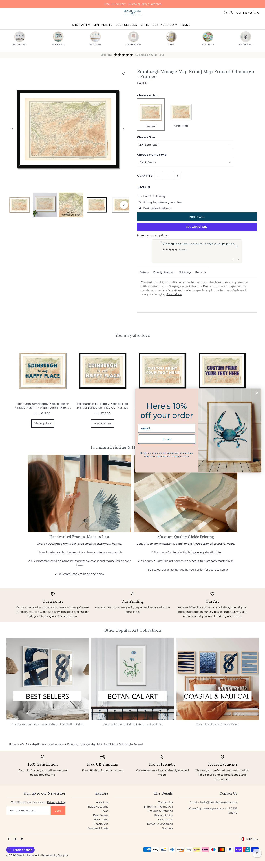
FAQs (104, 811)
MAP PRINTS (58, 44)
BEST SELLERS (19, 44)
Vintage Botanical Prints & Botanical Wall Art (132, 724)
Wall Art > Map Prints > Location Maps (42, 744)
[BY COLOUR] (207, 36)
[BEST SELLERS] (19, 36)
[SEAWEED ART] (133, 36)
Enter (167, 439)
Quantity (144, 175)
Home (12, 744)
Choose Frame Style (151, 154)
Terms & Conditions (160, 824)
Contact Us (165, 802)
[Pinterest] (22, 839)
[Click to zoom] (124, 73)
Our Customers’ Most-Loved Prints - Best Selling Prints (47, 724)
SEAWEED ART (133, 44)
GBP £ (250, 839)
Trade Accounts (98, 806)
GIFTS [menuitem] (145, 24)
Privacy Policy (56, 802)
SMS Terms (165, 819)
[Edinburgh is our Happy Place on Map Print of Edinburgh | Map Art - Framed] (102, 370)
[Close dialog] (257, 393)
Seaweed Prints (97, 828)
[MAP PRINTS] (58, 36)
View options (42, 423)
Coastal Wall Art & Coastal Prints (217, 724)
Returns (200, 272)
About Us (102, 802)
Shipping (185, 272)
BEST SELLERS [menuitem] (126, 24)
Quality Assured (163, 272)
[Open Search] (225, 12)
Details (144, 272)
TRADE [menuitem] (185, 24)
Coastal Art (101, 824)
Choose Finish (147, 95)
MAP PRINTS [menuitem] (102, 24)
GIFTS (171, 44)
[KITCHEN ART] (245, 36)
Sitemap (167, 828)
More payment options (152, 235)
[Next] (124, 129)
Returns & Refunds (160, 811)
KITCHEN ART (246, 44)
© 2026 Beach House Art (22, 855)
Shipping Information (158, 806)
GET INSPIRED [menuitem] (163, 24)
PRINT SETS (95, 44)
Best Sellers (100, 815)
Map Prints (101, 819)
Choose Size (146, 137)
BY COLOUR (208, 44)
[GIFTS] (171, 36)
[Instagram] (15, 839)
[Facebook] (9, 839)
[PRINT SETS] (95, 36)
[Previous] (12, 129)
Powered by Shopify (54, 855)
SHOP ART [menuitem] (79, 24)
